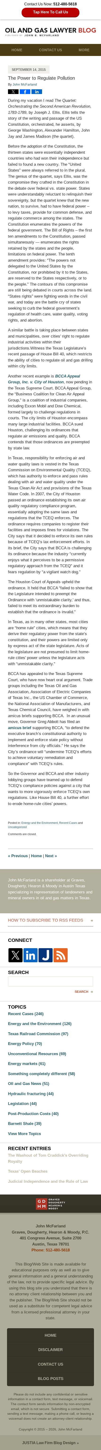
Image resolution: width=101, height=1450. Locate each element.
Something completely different (41, 1074)
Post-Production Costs (33, 1114)
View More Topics (24, 1134)
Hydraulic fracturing (31, 1094)
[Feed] (60, 955)
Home (17, 50)
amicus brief (19, 728)
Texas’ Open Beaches (27, 1171)
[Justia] (45, 955)
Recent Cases (68, 823)
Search (81, 992)
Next (51, 856)
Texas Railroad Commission (38, 1034)
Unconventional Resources (37, 1054)
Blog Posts (50, 1378)
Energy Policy (25, 1043)
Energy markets (27, 1063)
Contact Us (50, 50)
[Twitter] (15, 955)
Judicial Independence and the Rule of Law (48, 1181)
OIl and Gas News (28, 1083)
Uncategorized (17, 827)
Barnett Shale (25, 1123)
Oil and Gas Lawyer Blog (50, 32)
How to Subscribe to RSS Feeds (45, 920)
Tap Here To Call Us (50, 12)
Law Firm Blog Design (49, 1443)
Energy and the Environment (39, 823)
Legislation (22, 1103)
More (84, 50)
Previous (18, 856)
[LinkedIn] (30, 955)
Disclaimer (50, 1350)
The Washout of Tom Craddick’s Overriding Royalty (48, 1158)
